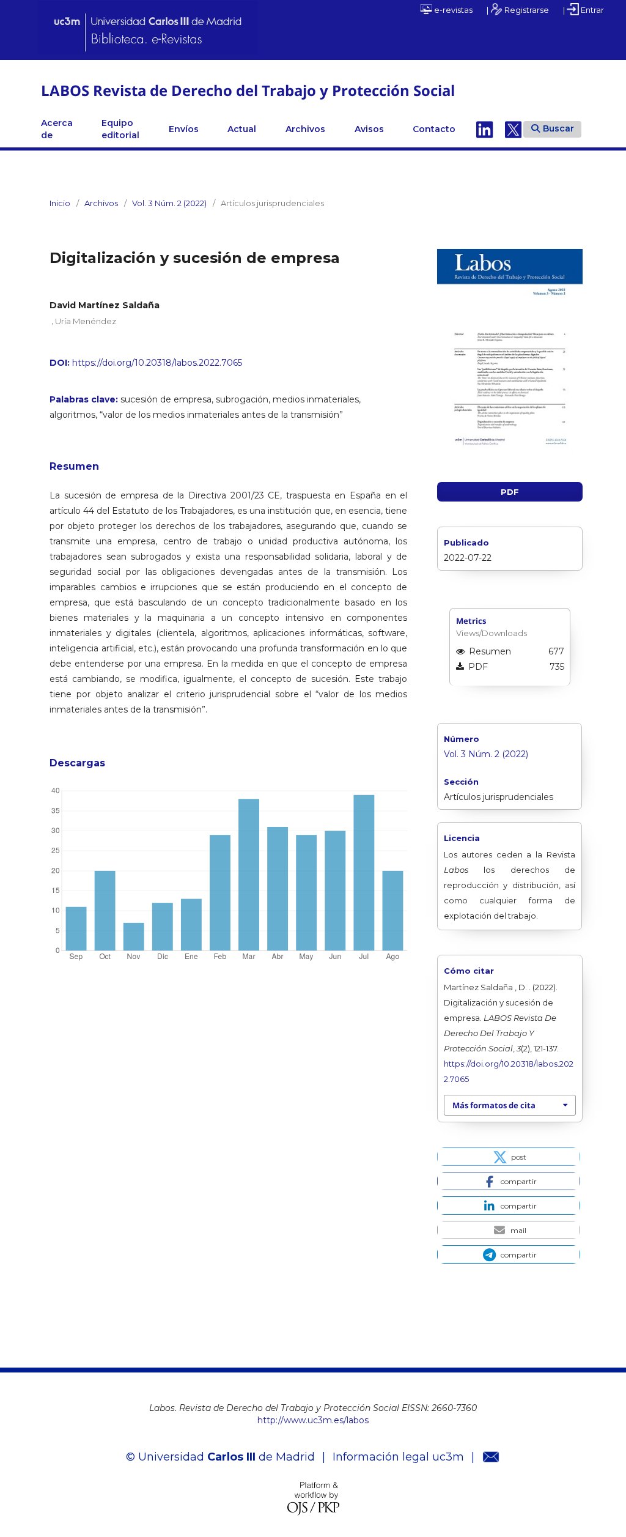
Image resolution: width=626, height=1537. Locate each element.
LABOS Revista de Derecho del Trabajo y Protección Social (248, 90)
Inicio (60, 203)
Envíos (184, 129)
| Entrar (583, 10)
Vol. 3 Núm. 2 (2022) (169, 203)
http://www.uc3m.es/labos (313, 1420)
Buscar (558, 128)
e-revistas (452, 10)
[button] (508, 1156)
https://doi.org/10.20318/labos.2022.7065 (157, 362)
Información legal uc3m (398, 1457)
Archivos (305, 129)
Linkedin (484, 129)
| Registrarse (518, 10)
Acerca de (57, 129)
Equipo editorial (120, 129)
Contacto (434, 129)
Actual (241, 129)
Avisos (369, 129)
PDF (510, 492)
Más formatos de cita (494, 1105)
